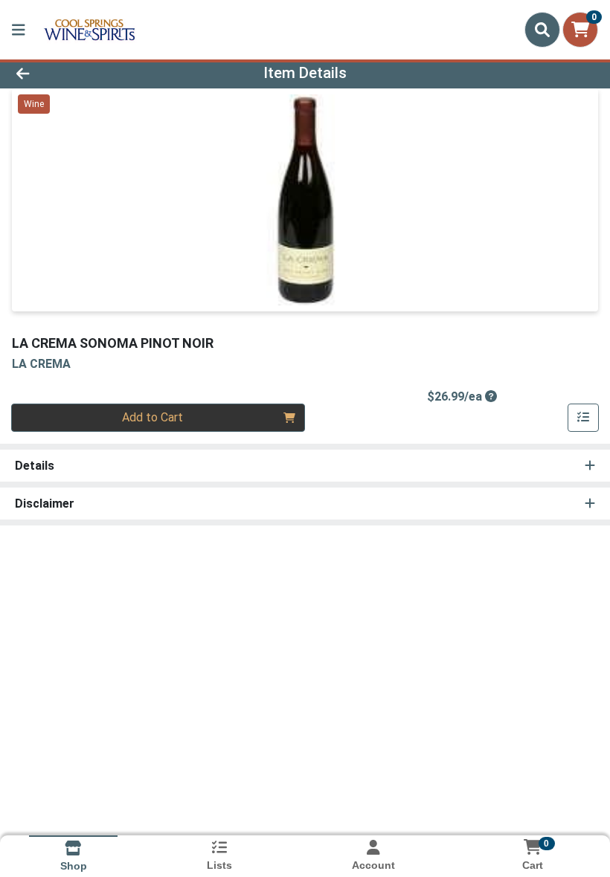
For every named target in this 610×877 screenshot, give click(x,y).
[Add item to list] (583, 418)
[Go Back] (85, 72)
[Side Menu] (18, 30)
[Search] (542, 30)
